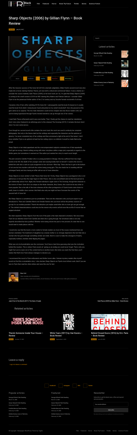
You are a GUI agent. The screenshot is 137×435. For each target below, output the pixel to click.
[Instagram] (122, 3)
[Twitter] (126, 3)
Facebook (53, 385)
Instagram (67, 385)
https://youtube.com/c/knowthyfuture (29, 276)
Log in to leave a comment (18, 364)
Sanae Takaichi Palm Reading (103, 63)
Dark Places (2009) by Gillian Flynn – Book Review (113, 301)
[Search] (126, 38)
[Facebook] (118, 3)
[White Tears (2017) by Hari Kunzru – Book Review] (68, 322)
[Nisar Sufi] (13, 277)
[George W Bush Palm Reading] (124, 54)
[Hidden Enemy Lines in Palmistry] (124, 83)
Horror (11, 339)
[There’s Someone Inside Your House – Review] (27, 322)
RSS (79, 385)
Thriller (11, 29)
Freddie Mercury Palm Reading (103, 73)
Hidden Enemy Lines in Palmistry (104, 82)
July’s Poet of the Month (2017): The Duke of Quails (25, 301)
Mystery (94, 339)
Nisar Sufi (23, 273)
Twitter (90, 385)
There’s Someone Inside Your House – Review (26, 334)
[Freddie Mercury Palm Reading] (124, 73)
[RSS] (75, 386)
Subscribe (111, 410)
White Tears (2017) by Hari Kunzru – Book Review (66, 334)
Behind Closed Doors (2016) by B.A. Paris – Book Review (109, 334)
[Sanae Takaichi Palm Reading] (124, 63)
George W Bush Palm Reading (103, 53)
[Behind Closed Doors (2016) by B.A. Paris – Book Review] (109, 322)
